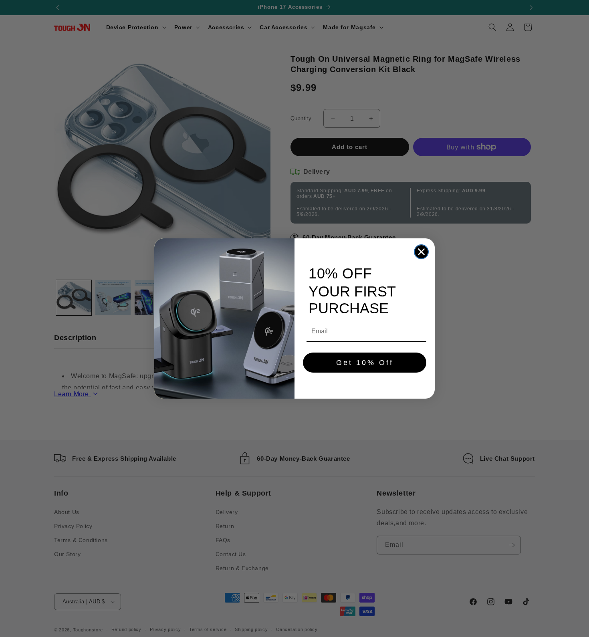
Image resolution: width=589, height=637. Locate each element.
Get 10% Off (364, 363)
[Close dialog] (421, 252)
